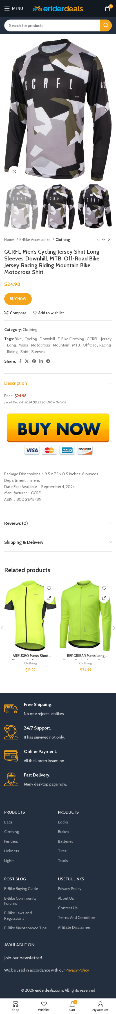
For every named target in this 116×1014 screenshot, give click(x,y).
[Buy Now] (49, 598)
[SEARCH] (106, 25)
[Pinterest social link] (34, 361)
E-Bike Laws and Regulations (18, 915)
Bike (18, 338)
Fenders (11, 841)
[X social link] (26, 361)
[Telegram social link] (48, 361)
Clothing (62, 239)
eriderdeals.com (49, 990)
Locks (63, 822)
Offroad (90, 345)
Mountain (61, 345)
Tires (62, 850)
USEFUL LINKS (71, 879)
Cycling (30, 338)
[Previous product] (98, 240)
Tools (63, 860)
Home (9, 239)
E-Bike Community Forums (20, 901)
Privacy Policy (69, 888)
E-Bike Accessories (35, 239)
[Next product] (109, 240)
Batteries (65, 841)
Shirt (24, 351)
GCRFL (92, 338)
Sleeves (38, 351)
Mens (23, 345)
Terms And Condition (76, 917)
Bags (8, 822)
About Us (66, 898)
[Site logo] (58, 7)
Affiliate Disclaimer (74, 927)
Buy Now (18, 298)
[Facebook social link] (20, 361)
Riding (12, 351)
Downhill (47, 338)
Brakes (63, 831)
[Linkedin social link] (41, 361)
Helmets (11, 850)
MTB (76, 345)
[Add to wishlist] (49, 588)
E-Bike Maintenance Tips (25, 927)
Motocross (40, 345)
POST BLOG (15, 879)
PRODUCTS (14, 812)
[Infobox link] (58, 709)
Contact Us (68, 907)
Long (11, 345)
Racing (105, 345)
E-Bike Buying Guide (21, 888)
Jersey (106, 338)
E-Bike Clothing (71, 338)
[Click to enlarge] (14, 171)
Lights (9, 860)
